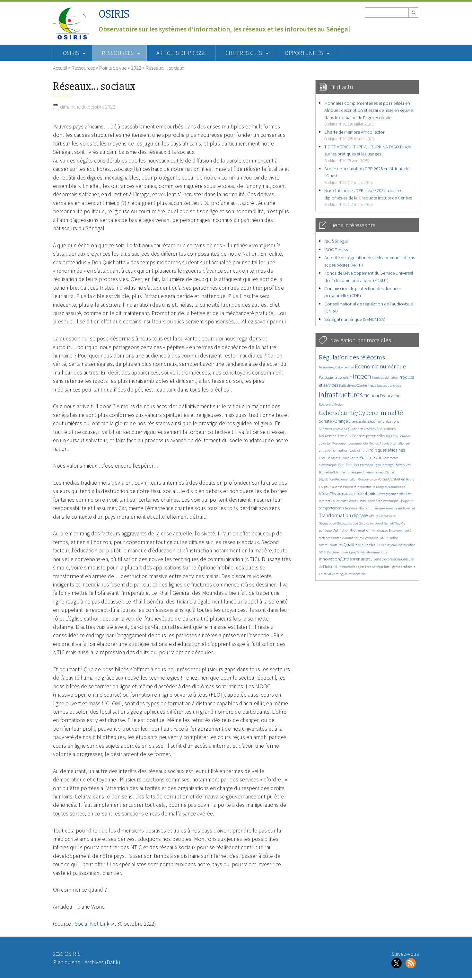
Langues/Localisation (390, 487)
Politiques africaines (386, 450)
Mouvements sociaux (335, 435)
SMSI (322, 552)
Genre (354, 458)
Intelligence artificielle (399, 567)
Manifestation (348, 464)
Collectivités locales (344, 501)
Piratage (387, 465)
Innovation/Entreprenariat (344, 559)
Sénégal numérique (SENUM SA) (354, 319)
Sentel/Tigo (392, 523)
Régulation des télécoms (352, 357)
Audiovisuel (406, 508)
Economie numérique (380, 366)
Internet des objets (351, 567)
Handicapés (379, 530)
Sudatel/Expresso (331, 429)
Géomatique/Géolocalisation (338, 523)
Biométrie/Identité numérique (340, 472)
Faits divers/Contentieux (357, 385)
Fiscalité (324, 458)
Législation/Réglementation (338, 479)
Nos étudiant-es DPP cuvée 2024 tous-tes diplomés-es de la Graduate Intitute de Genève (368, 197)
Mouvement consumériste (350, 443)
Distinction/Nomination (352, 530)
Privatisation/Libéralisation (396, 545)
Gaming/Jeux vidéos (346, 574)
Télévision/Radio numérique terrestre (371, 508)
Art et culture (340, 458)
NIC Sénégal (336, 241)
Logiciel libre (358, 450)
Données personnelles (368, 435)
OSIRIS (114, 14)
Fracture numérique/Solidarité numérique (357, 552)
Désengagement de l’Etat (394, 494)
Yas (363, 574)
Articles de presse (181, 53)
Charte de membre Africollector (354, 135)
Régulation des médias (360, 429)
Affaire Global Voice (382, 516)
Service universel (371, 523)
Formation (339, 450)
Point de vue (370, 457)
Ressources (83, 68)
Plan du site (66, 962)
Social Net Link (92, 923)
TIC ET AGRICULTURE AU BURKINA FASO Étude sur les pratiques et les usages (367, 153)
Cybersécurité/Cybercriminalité (361, 412)
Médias (374, 443)
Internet (324, 501)
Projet (338, 404)
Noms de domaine (385, 377)
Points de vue (113, 68)
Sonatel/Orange (333, 421)
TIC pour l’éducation (382, 396)
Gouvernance (367, 479)
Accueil (60, 68)
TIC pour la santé (330, 487)
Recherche (326, 404)
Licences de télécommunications (374, 421)
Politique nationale (333, 377)
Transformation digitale (343, 515)
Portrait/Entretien (391, 479)
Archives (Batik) (102, 962)
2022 (136, 68)
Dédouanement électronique (378, 501)
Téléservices (402, 465)
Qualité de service (360, 544)
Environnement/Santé (378, 472)
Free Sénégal (374, 567)
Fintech (360, 376)
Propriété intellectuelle (359, 487)
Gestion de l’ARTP (375, 538)
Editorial (325, 574)
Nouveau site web (389, 385)
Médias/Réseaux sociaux (337, 493)
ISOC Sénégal (337, 249)
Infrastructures (341, 395)
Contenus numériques (347, 538)
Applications (386, 428)
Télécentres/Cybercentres (336, 367)
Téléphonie (366, 493)
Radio (410, 479)
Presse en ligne (370, 465)
